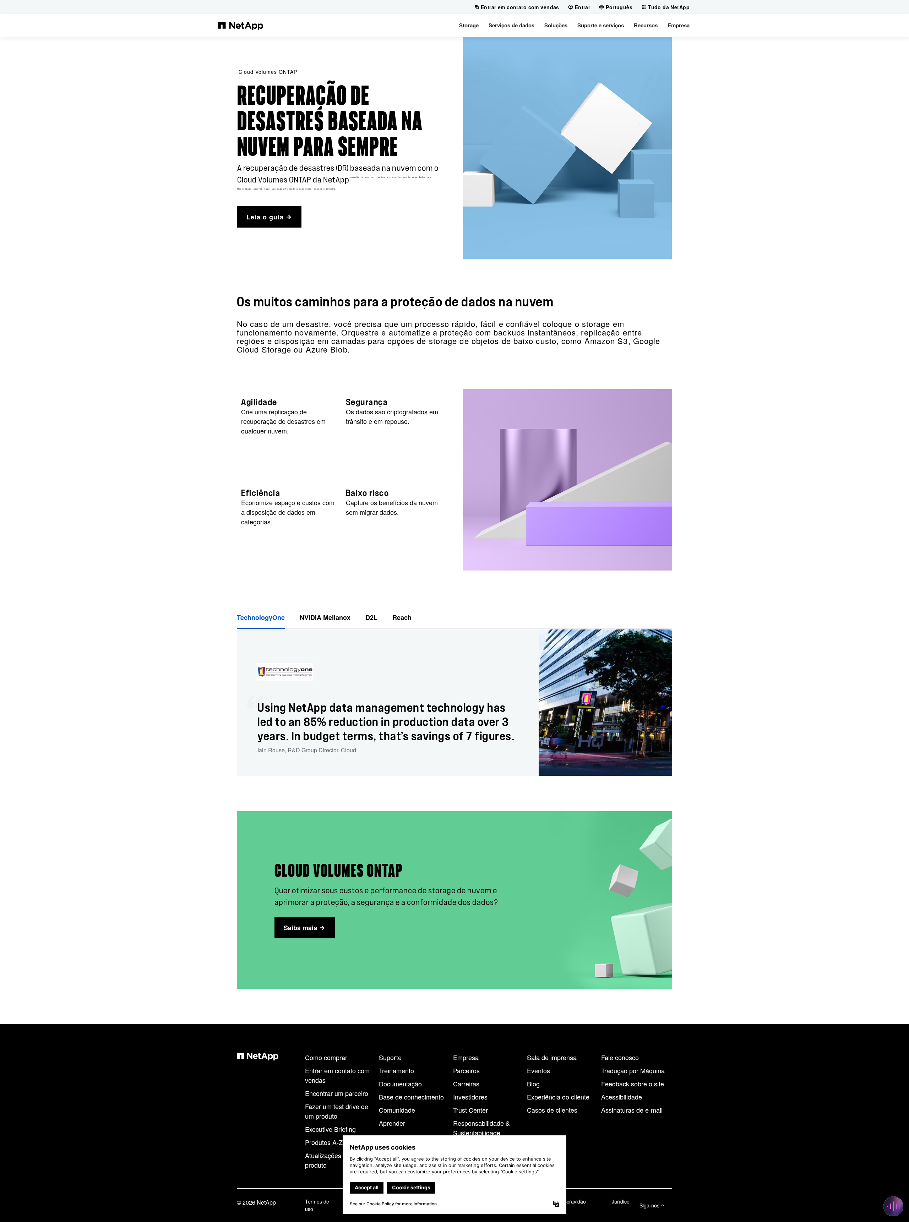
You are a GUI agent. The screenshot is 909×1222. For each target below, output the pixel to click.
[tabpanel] (454, 702)
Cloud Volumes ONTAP (268, 71)
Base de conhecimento (411, 1096)
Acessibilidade (621, 1096)
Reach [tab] (402, 617)
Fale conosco (620, 1057)
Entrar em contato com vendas (337, 1075)
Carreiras (466, 1083)
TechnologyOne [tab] (261, 617)
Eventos (538, 1070)
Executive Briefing (330, 1129)
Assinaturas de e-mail (632, 1109)
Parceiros (466, 1070)
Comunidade (397, 1109)
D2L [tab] (371, 617)
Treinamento (396, 1070)
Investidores (470, 1096)
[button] (469, 25)
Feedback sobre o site (632, 1083)
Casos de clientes (552, 1109)
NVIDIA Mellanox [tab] (325, 617)
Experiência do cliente (558, 1096)
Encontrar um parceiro (336, 1093)
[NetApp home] (240, 25)
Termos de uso (317, 1205)
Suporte (390, 1057)
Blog (533, 1083)
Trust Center (470, 1109)
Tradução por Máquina (633, 1070)
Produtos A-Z (324, 1142)
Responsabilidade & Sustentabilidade (481, 1127)
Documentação (400, 1083)
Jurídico (621, 1201)
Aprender (392, 1123)
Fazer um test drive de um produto (336, 1111)
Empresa (466, 1057)
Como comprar (326, 1057)
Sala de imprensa (552, 1057)
